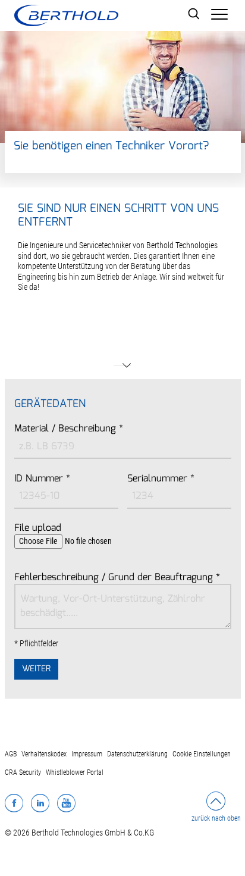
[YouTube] (66, 803)
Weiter (36, 668)
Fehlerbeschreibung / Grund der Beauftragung (117, 578)
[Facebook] (14, 803)
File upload (37, 528)
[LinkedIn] (40, 803)
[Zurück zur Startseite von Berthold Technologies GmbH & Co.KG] (66, 15)
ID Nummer (42, 479)
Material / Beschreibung (68, 429)
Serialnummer (160, 479)
